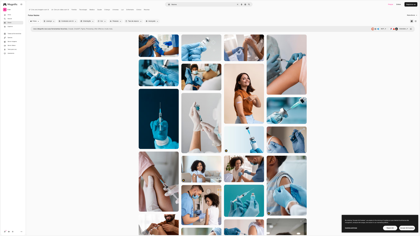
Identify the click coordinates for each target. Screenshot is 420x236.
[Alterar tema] (12, 231)
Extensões (402, 29)
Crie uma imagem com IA (40, 10)
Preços (390, 4)
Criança (107, 10)
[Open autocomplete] (168, 4)
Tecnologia (83, 10)
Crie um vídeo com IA (61, 10)
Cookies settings (351, 228)
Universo (115, 10)
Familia (74, 10)
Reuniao (147, 10)
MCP (382, 29)
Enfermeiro (130, 10)
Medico (92, 10)
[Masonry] (411, 21)
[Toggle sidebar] (21, 4)
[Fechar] (411, 29)
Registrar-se (411, 4)
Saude (99, 10)
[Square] (415, 21)
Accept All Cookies (407, 228)
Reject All (390, 228)
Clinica (138, 10)
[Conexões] (5, 231)
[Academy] (8, 231)
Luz (122, 10)
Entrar (398, 4)
